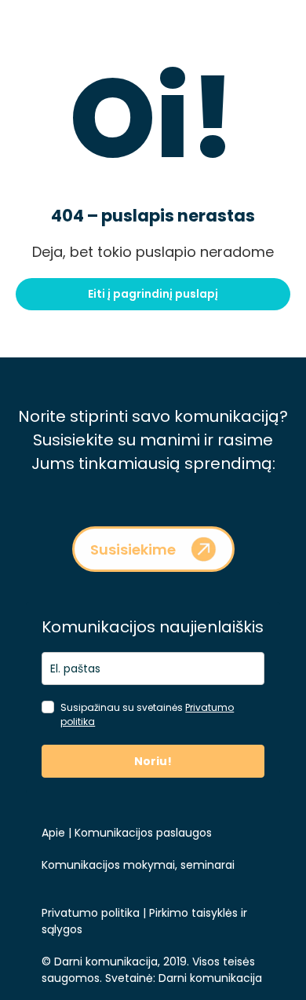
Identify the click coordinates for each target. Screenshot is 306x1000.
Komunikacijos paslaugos (141, 833)
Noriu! (153, 761)
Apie (53, 833)
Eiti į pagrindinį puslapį (153, 294)
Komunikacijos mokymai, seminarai (138, 865)
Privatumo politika (91, 913)
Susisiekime (133, 549)
